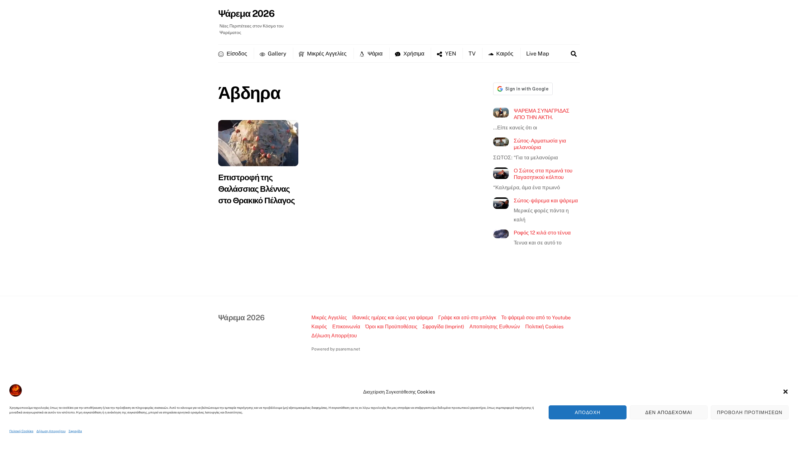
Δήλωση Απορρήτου (50, 431)
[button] (785, 392)
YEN (450, 53)
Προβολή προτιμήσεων (749, 412)
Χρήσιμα (413, 53)
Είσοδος (236, 53)
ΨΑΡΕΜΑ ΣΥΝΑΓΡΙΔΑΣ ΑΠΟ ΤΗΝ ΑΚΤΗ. (542, 114)
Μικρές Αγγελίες (326, 53)
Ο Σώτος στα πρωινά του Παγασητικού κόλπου (543, 174)
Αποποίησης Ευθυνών (494, 327)
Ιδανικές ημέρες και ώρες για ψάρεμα (392, 318)
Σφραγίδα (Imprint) (443, 327)
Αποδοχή (588, 412)
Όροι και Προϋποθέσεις (391, 327)
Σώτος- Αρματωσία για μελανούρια (540, 144)
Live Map (537, 53)
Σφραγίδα (75, 431)
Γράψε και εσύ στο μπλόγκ (467, 318)
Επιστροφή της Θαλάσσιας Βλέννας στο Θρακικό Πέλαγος (256, 188)
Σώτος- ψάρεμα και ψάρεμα (546, 200)
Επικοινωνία (346, 327)
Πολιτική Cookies (21, 431)
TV (472, 53)
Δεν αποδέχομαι (668, 412)
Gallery (276, 53)
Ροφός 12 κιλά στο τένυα (542, 232)
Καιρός (504, 53)
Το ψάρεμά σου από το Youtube (536, 318)
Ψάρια (374, 53)
